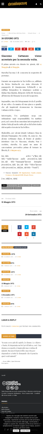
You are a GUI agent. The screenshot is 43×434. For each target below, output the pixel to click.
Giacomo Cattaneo (25, 185)
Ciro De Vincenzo (12, 185)
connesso (15, 326)
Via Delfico (18, 188)
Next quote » (5, 363)
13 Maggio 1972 (8, 283)
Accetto (16, 430)
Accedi (3, 375)
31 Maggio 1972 (8, 202)
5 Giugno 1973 (15, 150)
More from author (20, 247)
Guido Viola (36, 185)
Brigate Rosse (5, 30)
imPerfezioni (5, 409)
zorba (6, 41)
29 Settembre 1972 (33, 214)
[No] (41, 424)
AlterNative (5, 407)
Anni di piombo (6, 262)
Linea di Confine (6, 411)
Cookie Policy (25, 430)
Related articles (7, 247)
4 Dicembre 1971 (8, 295)
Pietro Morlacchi (7, 188)
